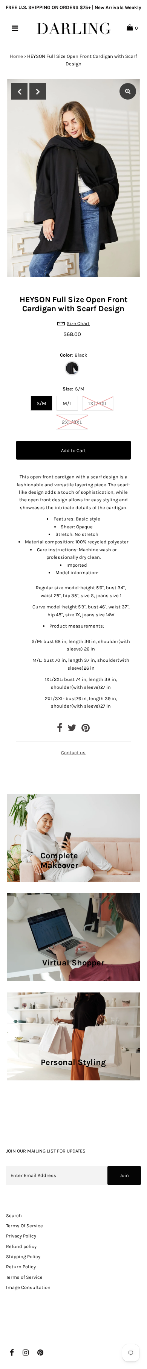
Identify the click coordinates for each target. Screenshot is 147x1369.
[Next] (37, 91)
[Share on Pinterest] (85, 729)
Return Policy (21, 1266)
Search (14, 1215)
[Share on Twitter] (72, 729)
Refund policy (21, 1246)
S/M (41, 403)
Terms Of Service (24, 1225)
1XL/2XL (97, 403)
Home (16, 56)
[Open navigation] (15, 28)
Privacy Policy (21, 1236)
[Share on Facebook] (60, 729)
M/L (67, 403)
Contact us (73, 752)
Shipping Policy (23, 1256)
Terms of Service (24, 1277)
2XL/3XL (72, 422)
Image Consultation (28, 1287)
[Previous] (19, 91)
